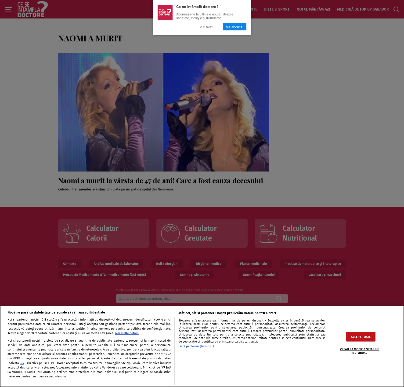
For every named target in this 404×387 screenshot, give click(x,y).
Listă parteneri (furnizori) (195, 346)
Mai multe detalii (127, 333)
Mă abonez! (235, 26)
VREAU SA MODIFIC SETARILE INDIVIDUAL (359, 350)
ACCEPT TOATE (361, 336)
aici (22, 363)
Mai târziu (206, 26)
